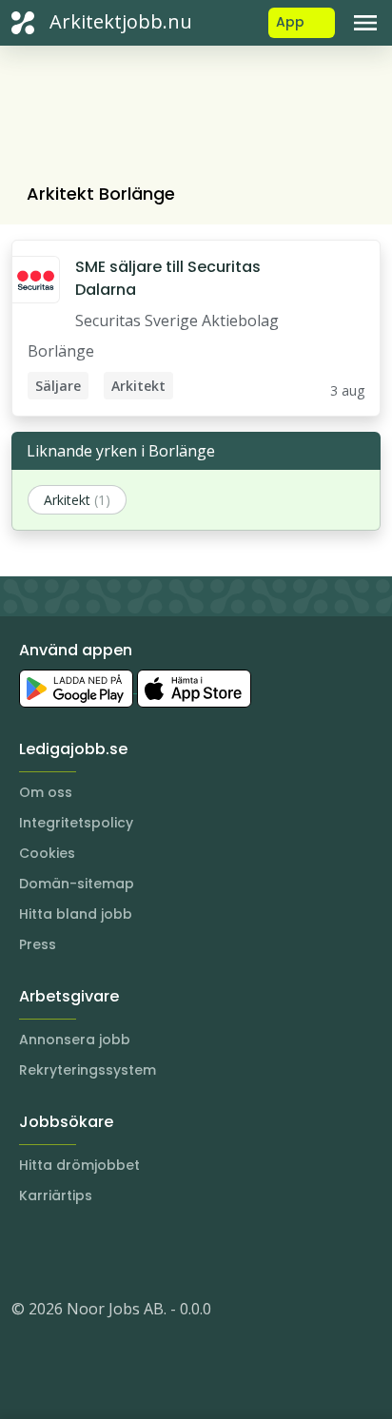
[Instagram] (26, 1251)
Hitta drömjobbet (79, 1165)
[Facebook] (103, 1251)
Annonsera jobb (74, 1039)
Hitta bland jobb (75, 913)
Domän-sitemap (76, 883)
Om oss (45, 792)
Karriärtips (55, 1195)
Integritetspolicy (76, 822)
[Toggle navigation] (365, 23)
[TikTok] (141, 1251)
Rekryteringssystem (87, 1069)
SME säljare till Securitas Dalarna (168, 278)
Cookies (47, 853)
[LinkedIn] (64, 1251)
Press (37, 944)
